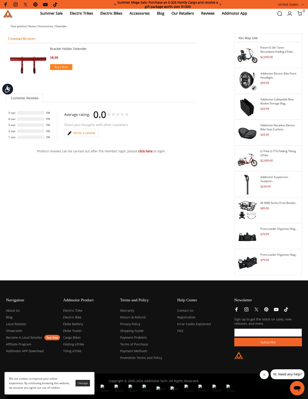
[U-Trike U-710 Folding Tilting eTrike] (247, 158)
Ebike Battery (73, 324)
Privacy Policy (130, 324)
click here (145, 151)
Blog (9, 317)
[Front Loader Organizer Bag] (247, 236)
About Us (13, 310)
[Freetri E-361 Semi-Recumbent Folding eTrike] (247, 54)
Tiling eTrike (72, 351)
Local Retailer (16, 324)
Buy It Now (61, 67)
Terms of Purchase (134, 344)
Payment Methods (133, 351)
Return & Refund (133, 317)
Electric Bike (72, 317)
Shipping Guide (132, 331)
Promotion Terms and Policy (141, 358)
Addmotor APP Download (25, 351)
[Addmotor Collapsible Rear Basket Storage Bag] (247, 106)
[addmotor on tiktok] (286, 311)
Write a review (84, 133)
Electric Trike (72, 310)
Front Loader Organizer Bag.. (278, 229)
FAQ (180, 331)
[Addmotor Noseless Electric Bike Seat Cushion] (247, 132)
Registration (186, 317)
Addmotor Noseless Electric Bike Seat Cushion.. (277, 127)
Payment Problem (133, 337)
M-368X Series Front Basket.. (278, 203)
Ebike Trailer (72, 331)
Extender (61, 26)
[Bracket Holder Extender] (28, 65)
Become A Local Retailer (24, 337)
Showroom (14, 331)
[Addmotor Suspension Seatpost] (247, 184)
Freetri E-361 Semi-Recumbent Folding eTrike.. (277, 50)
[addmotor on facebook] (236, 311)
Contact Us (185, 310)
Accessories (45, 26)
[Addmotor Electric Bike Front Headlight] (247, 80)
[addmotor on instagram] (246, 311)
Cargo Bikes (72, 337)
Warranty (127, 310)
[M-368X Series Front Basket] (247, 210)
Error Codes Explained (194, 324)
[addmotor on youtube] (276, 311)
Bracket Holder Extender (68, 49)
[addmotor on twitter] (256, 311)
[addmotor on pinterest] (266, 311)
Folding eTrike (73, 344)
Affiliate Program (18, 344)
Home (32, 26)
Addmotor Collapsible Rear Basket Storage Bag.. (277, 101)
